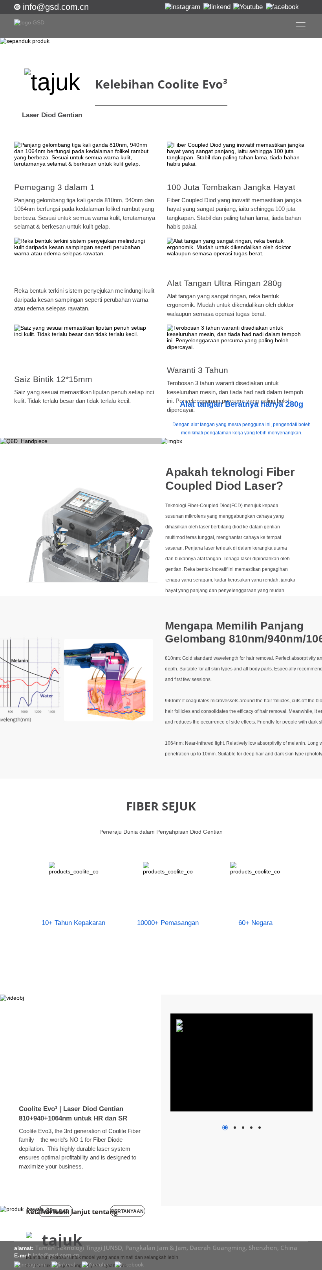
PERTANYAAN (127, 1211)
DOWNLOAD (55, 1211)
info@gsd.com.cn (56, 7)
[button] (81, 1185)
